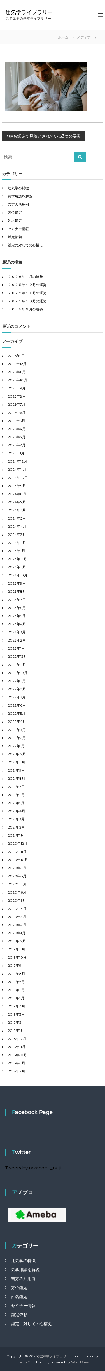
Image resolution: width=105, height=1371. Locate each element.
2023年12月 (17, 559)
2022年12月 (17, 656)
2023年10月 (17, 575)
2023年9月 (17, 583)
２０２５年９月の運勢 (25, 309)
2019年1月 (16, 1030)
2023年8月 (17, 591)
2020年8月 (17, 876)
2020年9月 (17, 868)
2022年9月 (17, 681)
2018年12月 (17, 1038)
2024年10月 (18, 477)
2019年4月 (16, 1006)
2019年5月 (16, 998)
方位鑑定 (15, 212)
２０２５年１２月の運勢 (27, 285)
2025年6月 (16, 412)
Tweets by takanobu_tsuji (33, 1168)
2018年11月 (16, 1047)
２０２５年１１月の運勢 (27, 293)
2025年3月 (16, 437)
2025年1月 (16, 453)
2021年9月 (16, 770)
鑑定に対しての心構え (25, 245)
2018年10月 (17, 1055)
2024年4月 (17, 526)
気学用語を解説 (20, 196)
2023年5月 (16, 616)
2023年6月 (17, 607)
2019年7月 (16, 982)
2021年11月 (16, 762)
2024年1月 (16, 551)
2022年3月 (17, 729)
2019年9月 (16, 965)
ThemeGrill (25, 1362)
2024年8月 (17, 494)
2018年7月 (16, 1071)
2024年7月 (17, 502)
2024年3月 (17, 534)
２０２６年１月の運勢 (25, 276)
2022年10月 (17, 673)
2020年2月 (17, 925)
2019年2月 (16, 1022)
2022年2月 (17, 738)
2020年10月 (18, 860)
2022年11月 (17, 664)
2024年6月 (17, 510)
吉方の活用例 (18, 204)
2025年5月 (16, 420)
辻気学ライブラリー (29, 12)
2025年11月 (17, 372)
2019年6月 (16, 990)
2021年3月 (16, 819)
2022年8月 (17, 689)
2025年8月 (17, 396)
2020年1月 (16, 933)
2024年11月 (17, 469)
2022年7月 (17, 697)
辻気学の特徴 (18, 188)
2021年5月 (16, 803)
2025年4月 (17, 429)
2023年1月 (16, 648)
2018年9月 (16, 1063)
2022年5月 (16, 713)
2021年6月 (16, 795)
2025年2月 (16, 445)
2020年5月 (17, 900)
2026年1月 (16, 355)
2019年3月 (16, 1014)
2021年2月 (16, 827)
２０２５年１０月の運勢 (27, 301)
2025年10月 (17, 380)
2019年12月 (17, 941)
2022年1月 (16, 746)
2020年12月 (17, 843)
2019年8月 (16, 973)
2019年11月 (16, 949)
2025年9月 (16, 388)
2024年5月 (17, 518)
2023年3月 (17, 632)
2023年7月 (17, 599)
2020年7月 (17, 884)
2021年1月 (16, 835)
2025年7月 (16, 404)
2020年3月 (17, 916)
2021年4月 (16, 811)
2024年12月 (17, 461)
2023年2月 (17, 640)
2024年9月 (17, 486)
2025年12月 (17, 364)
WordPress (80, 1362)
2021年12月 (17, 754)
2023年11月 (17, 567)
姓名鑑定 (15, 220)
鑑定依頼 (15, 237)
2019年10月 (17, 957)
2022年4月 (17, 721)
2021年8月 (16, 778)
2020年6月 (17, 892)
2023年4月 (17, 624)
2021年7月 (16, 786)
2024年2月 (17, 542)
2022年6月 (17, 705)
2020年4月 (17, 908)
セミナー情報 (18, 229)
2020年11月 (17, 851)
